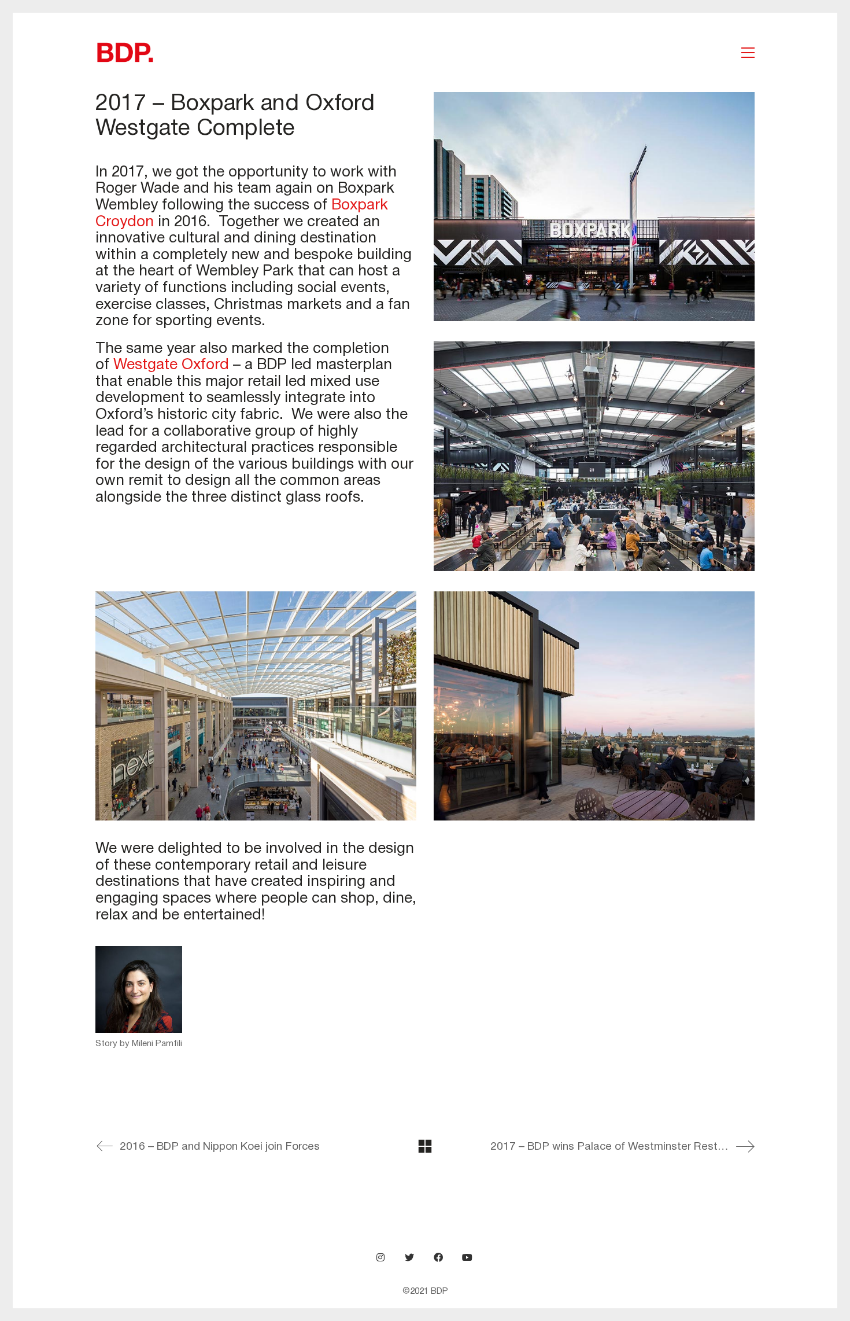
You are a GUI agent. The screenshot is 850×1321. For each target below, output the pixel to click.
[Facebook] (438, 1257)
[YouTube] (467, 1257)
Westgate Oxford (171, 365)
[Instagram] (380, 1257)
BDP (439, 1291)
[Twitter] (409, 1257)
